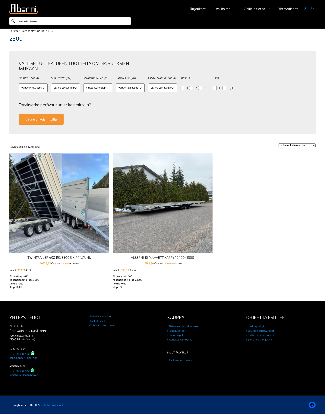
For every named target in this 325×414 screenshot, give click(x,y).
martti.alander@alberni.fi (23, 374)
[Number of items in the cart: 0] (312, 8)
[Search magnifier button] (13, 21)
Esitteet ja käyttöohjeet (261, 335)
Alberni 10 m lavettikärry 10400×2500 (162, 257)
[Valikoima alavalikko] (236, 9)
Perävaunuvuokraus (181, 360)
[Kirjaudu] (305, 8)
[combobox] (31, 88)
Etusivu (13, 30)
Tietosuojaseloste (54, 404)
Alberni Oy (16, 326)
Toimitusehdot (177, 330)
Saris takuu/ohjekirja (260, 339)
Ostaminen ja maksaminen (184, 326)
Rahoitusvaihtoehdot (181, 339)
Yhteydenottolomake (102, 325)
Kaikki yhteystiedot (101, 316)
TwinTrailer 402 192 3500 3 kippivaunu (59, 257)
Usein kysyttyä (256, 326)
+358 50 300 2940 (19, 354)
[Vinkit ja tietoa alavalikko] (270, 9)
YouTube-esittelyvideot (261, 330)
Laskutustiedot (98, 320)
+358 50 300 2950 (19, 371)
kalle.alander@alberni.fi (23, 357)
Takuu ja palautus (179, 335)
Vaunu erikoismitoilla (41, 119)
